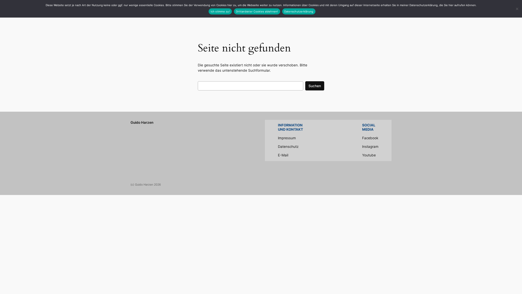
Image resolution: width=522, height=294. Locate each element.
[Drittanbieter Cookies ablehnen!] (517, 9)
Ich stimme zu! (220, 11)
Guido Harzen (141, 122)
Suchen (315, 86)
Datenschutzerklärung (298, 11)
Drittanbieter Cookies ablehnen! (257, 11)
